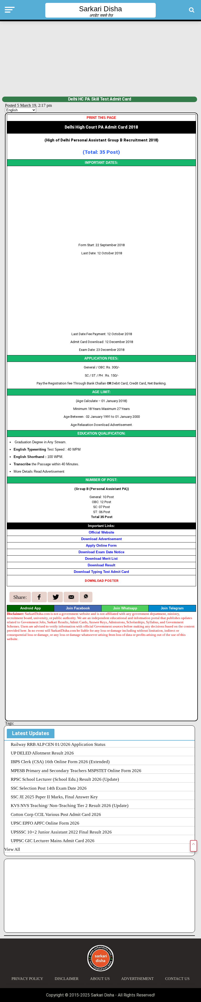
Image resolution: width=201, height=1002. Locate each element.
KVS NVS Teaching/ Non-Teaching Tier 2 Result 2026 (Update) (70, 805)
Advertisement (137, 979)
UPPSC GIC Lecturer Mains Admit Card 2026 (52, 840)
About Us (100, 979)
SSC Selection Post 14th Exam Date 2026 (49, 788)
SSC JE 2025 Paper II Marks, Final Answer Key (54, 796)
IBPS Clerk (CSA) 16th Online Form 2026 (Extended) (60, 761)
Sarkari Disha (100, 9)
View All (12, 849)
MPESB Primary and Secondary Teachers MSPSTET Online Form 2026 (76, 770)
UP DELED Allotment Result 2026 (42, 753)
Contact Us (177, 979)
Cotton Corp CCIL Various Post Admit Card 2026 (56, 814)
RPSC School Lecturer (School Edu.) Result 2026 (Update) (65, 779)
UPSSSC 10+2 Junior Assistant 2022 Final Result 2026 (61, 832)
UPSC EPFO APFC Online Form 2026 (45, 823)
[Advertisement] (100, 58)
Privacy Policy (27, 979)
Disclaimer (67, 979)
